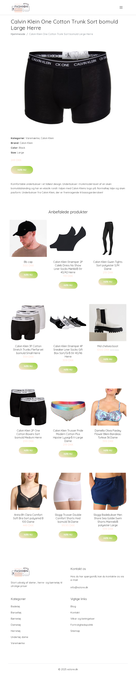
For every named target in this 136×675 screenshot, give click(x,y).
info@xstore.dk (79, 587)
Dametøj (16, 624)
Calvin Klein (47, 138)
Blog (73, 606)
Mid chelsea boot (107, 346)
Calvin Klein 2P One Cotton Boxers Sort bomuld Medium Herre (28, 434)
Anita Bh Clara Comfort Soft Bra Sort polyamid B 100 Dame (28, 518)
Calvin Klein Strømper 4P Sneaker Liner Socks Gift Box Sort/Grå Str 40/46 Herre (68, 351)
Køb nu (22, 169)
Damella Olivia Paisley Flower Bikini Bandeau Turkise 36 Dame (108, 434)
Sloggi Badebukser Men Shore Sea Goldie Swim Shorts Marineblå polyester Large (108, 520)
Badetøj (15, 606)
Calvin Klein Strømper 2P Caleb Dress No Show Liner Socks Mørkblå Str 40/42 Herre (68, 267)
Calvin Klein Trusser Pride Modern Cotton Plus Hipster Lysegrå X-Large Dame (68, 436)
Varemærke (33, 138)
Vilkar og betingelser (82, 618)
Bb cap (28, 262)
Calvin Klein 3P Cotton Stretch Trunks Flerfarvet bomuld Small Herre (28, 349)
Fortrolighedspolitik (81, 624)
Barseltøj (16, 612)
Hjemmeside (18, 34)
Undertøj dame (19, 637)
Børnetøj (16, 618)
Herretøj (16, 630)
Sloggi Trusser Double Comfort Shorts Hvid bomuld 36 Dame (68, 518)
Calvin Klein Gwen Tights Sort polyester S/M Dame (107, 265)
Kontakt (75, 612)
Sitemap (75, 630)
